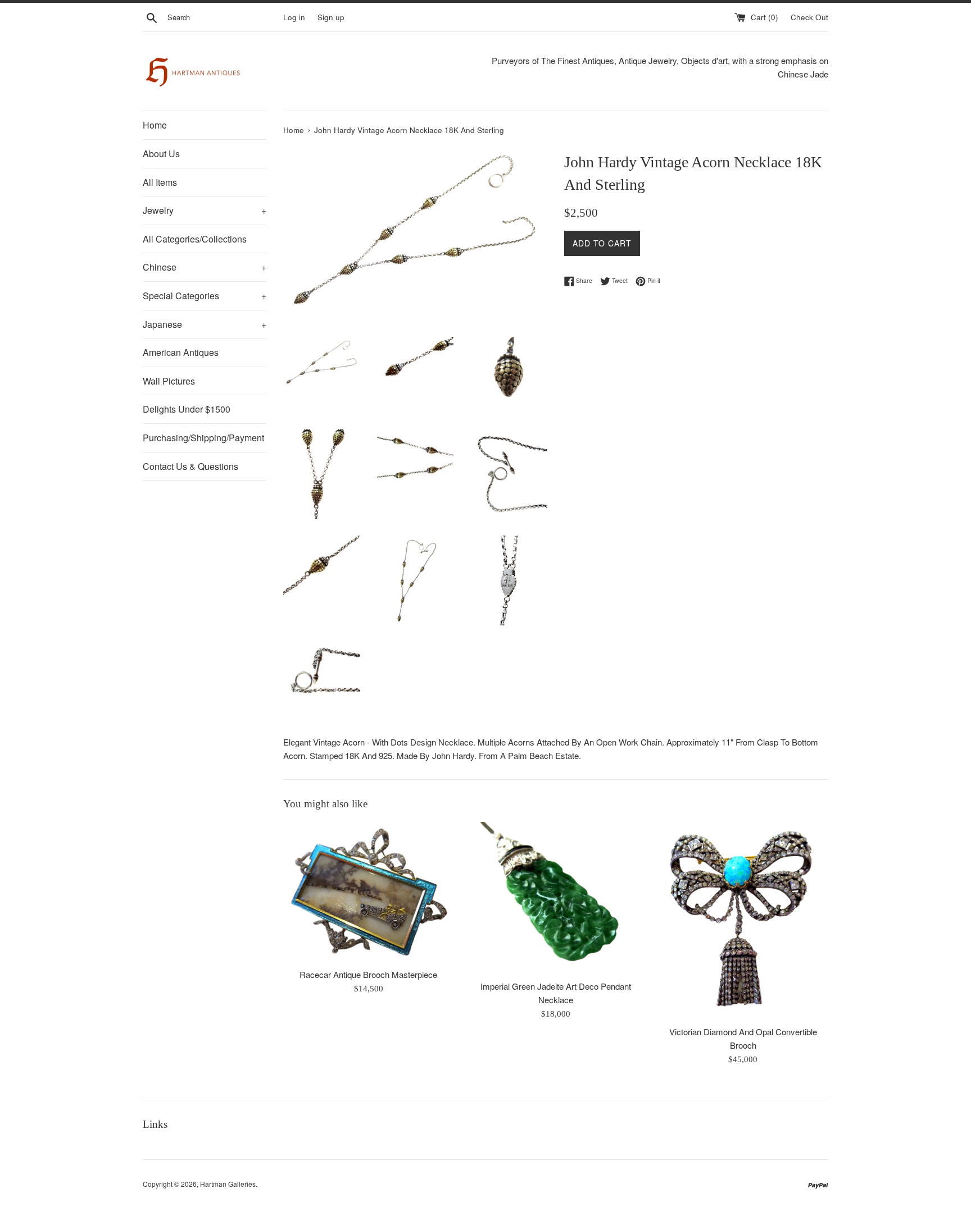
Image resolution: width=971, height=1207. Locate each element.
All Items (160, 182)
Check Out (809, 17)
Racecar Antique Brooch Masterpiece (368, 974)
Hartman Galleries (228, 1183)
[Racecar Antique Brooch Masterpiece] (368, 892)
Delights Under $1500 (186, 409)
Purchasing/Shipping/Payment (203, 437)
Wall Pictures (169, 380)
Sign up (330, 17)
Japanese (204, 324)
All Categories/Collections (195, 238)
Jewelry (204, 210)
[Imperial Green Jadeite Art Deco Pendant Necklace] (555, 898)
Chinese (204, 266)
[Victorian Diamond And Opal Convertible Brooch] (743, 920)
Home (155, 124)
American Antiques (181, 352)
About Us (161, 153)
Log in (294, 17)
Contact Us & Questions (190, 466)
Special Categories (204, 295)
